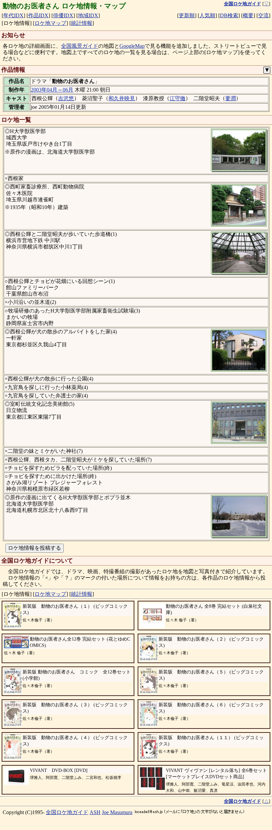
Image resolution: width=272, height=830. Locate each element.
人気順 (207, 15)
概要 (248, 15)
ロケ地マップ (50, 23)
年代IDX (13, 15)
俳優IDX (63, 15)
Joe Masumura (117, 812)
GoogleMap (132, 46)
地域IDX (88, 15)
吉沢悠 (66, 98)
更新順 (187, 15)
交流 (263, 15)
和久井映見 (121, 98)
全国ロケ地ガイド (67, 812)
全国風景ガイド (79, 46)
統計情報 (81, 23)
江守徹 (177, 98)
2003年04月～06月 (52, 90)
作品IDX (38, 15)
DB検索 (229, 15)
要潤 (230, 98)
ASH (95, 812)
